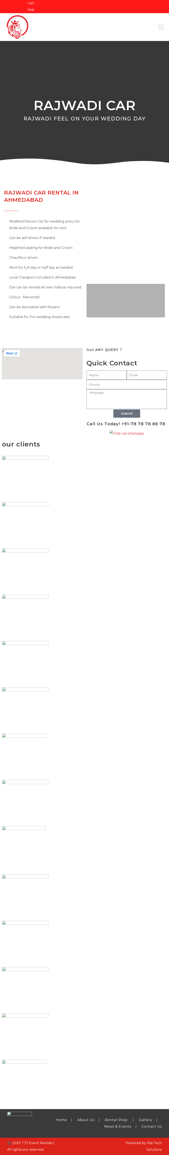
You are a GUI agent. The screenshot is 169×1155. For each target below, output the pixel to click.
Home (61, 1120)
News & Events (117, 1126)
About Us (85, 1120)
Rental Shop (116, 1120)
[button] (161, 27)
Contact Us (152, 1126)
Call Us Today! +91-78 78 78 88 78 (126, 423)
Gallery (145, 1120)
